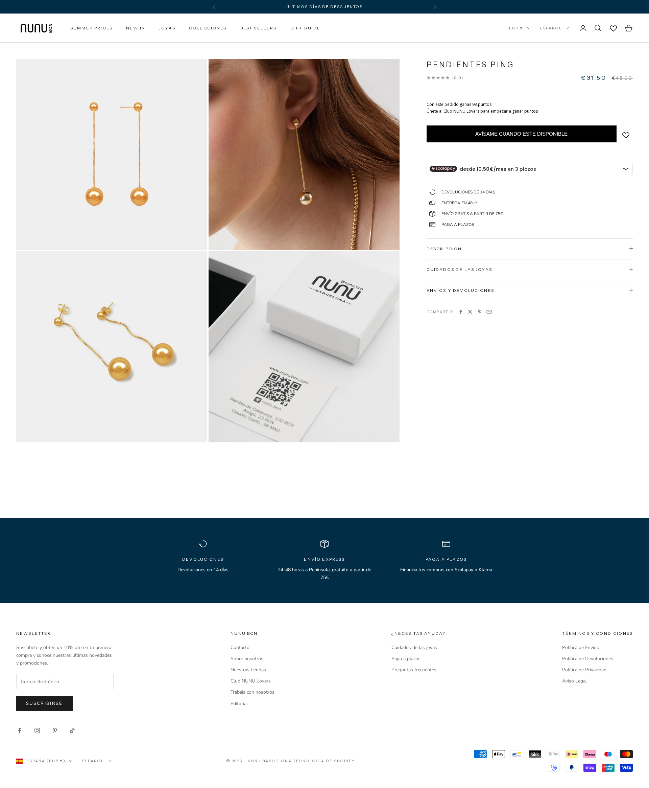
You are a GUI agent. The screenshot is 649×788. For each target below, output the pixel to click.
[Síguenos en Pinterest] (54, 730)
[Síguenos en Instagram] (37, 730)
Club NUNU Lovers (251, 681)
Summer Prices (91, 27)
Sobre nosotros (247, 658)
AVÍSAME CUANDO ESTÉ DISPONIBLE (521, 133)
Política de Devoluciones (587, 658)
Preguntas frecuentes (413, 670)
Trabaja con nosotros (252, 692)
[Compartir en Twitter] (470, 312)
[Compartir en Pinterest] (479, 312)
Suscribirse (44, 703)
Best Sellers (258, 27)
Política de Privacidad (584, 670)
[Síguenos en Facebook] (19, 730)
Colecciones (208, 27)
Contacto (240, 647)
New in (135, 27)
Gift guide (305, 27)
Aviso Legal (574, 681)
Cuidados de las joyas (414, 647)
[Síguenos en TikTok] (72, 730)
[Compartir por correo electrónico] (489, 312)
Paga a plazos (405, 658)
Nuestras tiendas (248, 670)
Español (551, 28)
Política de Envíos (580, 647)
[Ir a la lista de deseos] (613, 28)
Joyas (167, 27)
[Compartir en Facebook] (460, 312)
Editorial (239, 703)
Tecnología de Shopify (324, 761)
